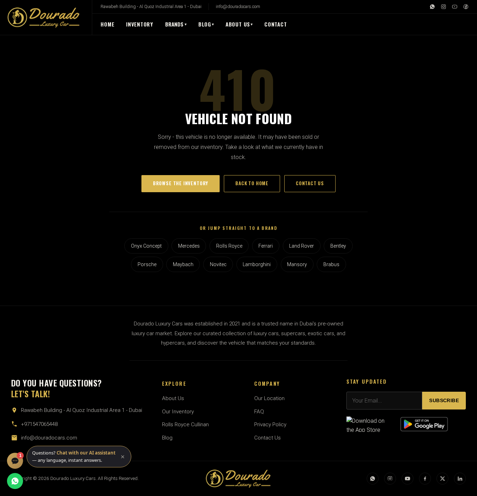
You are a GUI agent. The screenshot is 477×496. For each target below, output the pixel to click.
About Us (238, 24)
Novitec (218, 264)
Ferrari (265, 246)
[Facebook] (466, 6)
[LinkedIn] (460, 478)
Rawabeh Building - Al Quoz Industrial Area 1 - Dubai (151, 6)
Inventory (139, 24)
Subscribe (444, 400)
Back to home (252, 183)
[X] (442, 478)
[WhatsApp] (432, 6)
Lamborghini (257, 264)
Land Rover (301, 246)
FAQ (259, 411)
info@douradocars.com (238, 6)
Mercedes (189, 246)
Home (107, 24)
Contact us (310, 183)
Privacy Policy (270, 424)
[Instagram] (443, 6)
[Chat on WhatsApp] (15, 481)
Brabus (331, 264)
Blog (204, 24)
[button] (79, 456)
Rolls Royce (229, 246)
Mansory (297, 264)
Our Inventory (178, 411)
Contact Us (267, 438)
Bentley (338, 246)
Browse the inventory (180, 183)
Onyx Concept (146, 246)
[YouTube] (454, 6)
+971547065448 (39, 424)
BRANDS (176, 24)
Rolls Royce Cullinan (185, 424)
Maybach (183, 264)
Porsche (147, 264)
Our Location (269, 398)
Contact (275, 24)
